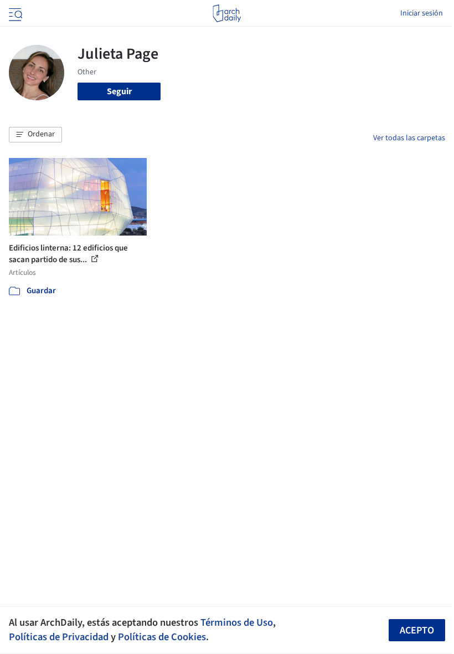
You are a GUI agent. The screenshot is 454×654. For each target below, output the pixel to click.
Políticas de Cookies (162, 637)
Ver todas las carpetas (409, 138)
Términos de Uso (236, 622)
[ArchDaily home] (227, 13)
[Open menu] (14, 13)
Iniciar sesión (421, 13)
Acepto (417, 630)
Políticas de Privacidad (59, 637)
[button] (35, 134)
